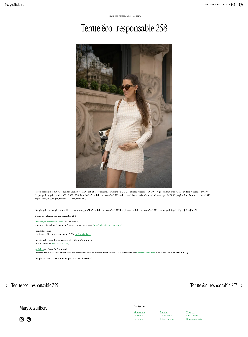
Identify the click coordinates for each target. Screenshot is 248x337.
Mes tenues (139, 312)
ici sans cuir (62, 243)
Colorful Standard (145, 253)
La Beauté (138, 319)
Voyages (190, 312)
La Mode (138, 316)
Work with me (212, 4)
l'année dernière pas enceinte (107, 225)
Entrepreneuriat (194, 319)
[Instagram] (233, 4)
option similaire (83, 234)
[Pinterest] (241, 4)
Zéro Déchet (166, 316)
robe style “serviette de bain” (50, 222)
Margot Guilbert (14, 4)
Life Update (192, 316)
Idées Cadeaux (167, 319)
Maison (164, 312)
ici (53, 243)
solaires (40, 249)
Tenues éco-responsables (119, 16)
